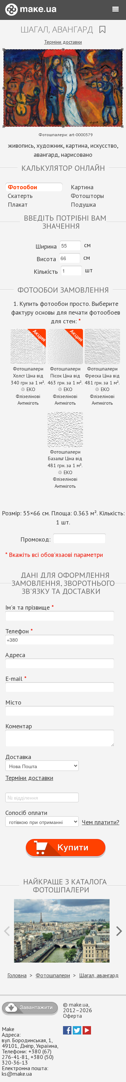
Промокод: (35, 539)
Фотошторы (87, 196)
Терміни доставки (63, 42)
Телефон (19, 631)
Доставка (18, 756)
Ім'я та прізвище (29, 607)
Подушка (83, 204)
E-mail (16, 678)
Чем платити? (100, 822)
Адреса (15, 655)
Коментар (18, 726)
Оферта (72, 1015)
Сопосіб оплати (26, 812)
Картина (82, 187)
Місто (13, 702)
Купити (65, 841)
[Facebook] (67, 1032)
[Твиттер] (77, 1032)
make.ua (78, 1004)
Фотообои (22, 187)
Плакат (18, 204)
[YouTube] (87, 1032)
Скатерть (20, 196)
